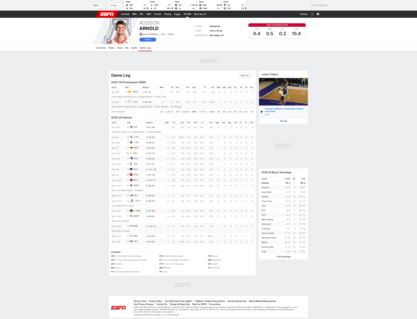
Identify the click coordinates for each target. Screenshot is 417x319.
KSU (136, 169)
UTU (136, 241)
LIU (135, 101)
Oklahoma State (269, 237)
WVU (136, 158)
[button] (312, 14)
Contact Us (161, 304)
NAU (136, 236)
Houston (265, 187)
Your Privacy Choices (144, 304)
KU (137, 142)
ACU (136, 195)
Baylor (264, 242)
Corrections (215, 304)
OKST (136, 147)
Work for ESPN (199, 304)
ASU (135, 153)
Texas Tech (267, 201)
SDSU (136, 185)
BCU (136, 180)
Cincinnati (266, 224)
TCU (264, 206)
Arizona (265, 183)
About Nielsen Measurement (262, 301)
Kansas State (268, 247)
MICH (135, 92)
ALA (138, 200)
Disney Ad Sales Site (180, 304)
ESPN (107, 14)
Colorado (266, 228)
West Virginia (267, 219)
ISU (136, 137)
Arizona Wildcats (150, 34)
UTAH (136, 174)
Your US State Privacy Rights (179, 301)
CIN (135, 164)
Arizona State (268, 233)
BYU (264, 210)
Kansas (265, 196)
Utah (264, 251)
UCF (136, 127)
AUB (138, 210)
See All (283, 121)
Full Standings (283, 256)
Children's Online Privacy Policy (210, 301)
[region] (182, 99)
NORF (136, 216)
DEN (136, 226)
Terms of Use (140, 301)
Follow (147, 39)
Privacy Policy (155, 301)
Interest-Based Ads (237, 301)
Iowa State (266, 192)
